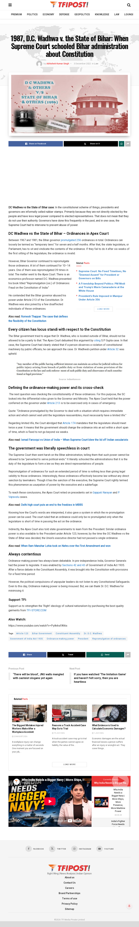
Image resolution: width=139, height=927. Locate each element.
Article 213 (53, 403)
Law (116, 14)
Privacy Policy (69, 904)
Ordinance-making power (60, 638)
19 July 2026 (59, 733)
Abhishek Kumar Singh (57, 63)
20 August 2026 (20, 736)
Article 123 (22, 633)
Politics (32, 14)
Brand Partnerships (69, 893)
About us (69, 877)
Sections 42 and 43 (74, 565)
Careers (69, 888)
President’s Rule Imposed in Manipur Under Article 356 (101, 297)
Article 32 (113, 349)
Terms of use (69, 898)
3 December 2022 (82, 63)
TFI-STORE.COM (36, 610)
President (83, 638)
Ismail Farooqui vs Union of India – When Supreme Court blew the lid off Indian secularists (74, 439)
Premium (16, 14)
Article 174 (69, 423)
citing (97, 340)
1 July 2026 (99, 733)
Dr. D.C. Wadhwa (93, 633)
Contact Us (70, 883)
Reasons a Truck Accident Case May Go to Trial (69, 727)
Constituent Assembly (68, 633)
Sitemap (69, 909)
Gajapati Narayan (102, 492)
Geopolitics (82, 14)
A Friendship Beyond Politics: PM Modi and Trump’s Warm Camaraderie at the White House (102, 287)
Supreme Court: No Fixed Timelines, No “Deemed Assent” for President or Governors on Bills (102, 274)
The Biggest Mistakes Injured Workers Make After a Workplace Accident (27, 729)
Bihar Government (42, 633)
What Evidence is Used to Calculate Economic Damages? (108, 727)
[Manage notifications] (129, 906)
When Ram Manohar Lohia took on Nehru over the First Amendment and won (66, 545)
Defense (64, 14)
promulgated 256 (71, 240)
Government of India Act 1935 (26, 638)
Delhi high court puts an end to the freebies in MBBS (52, 504)
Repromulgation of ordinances (109, 638)
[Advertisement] (69, 176)
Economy (48, 14)
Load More (103, 309)
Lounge (129, 14)
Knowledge (102, 14)
